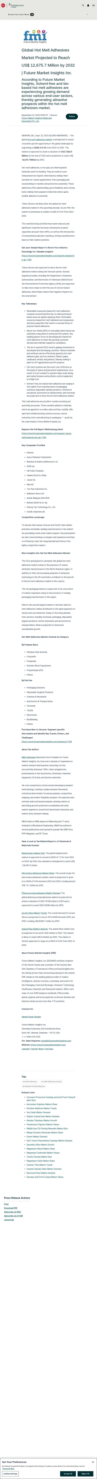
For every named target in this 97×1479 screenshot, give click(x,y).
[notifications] (88, 5)
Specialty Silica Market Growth (40, 1145)
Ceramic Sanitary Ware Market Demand (44, 1169)
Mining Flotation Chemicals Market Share (45, 1132)
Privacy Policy (8, 1469)
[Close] (93, 1462)
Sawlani (37, 1017)
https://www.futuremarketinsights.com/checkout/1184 (47, 742)
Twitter (33, 1049)
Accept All (68, 1474)
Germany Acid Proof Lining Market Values (45, 1177)
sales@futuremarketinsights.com (56, 1041)
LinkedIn (25, 1049)
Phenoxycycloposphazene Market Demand (41, 893)
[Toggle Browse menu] (87, 14)
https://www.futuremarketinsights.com (48, 1045)
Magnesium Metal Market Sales (41, 1149)
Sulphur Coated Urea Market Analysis (43, 1116)
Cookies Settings (10, 1474)
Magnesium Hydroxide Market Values (43, 1153)
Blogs (41, 1049)
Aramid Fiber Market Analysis (35, 929)
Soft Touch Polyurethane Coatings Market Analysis (49, 1140)
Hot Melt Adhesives (30, 1082)
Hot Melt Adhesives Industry (51, 1082)
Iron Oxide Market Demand (38, 1112)
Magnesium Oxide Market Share (41, 1161)
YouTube (49, 1049)
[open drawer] (93, 5)
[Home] (12, 5)
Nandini (25, 1017)
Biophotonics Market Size (33, 853)
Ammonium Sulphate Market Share (42, 1104)
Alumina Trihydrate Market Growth (42, 1120)
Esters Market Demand (37, 1136)
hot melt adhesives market (40, 139)
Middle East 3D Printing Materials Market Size (47, 1128)
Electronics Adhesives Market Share (38, 873)
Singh (31, 1017)
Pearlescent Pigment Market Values (43, 1124)
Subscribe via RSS (12, 1212)
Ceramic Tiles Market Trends (39, 1165)
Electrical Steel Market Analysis (41, 1173)
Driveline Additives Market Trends (42, 1108)
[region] (48, 1468)
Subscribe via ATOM (13, 1216)
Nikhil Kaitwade (28, 757)
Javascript (9, 1220)
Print (6, 1204)
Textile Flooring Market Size (39, 1157)
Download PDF (10, 1208)
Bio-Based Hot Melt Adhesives (34, 1086)
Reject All (85, 1474)
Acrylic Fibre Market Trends (34, 913)
